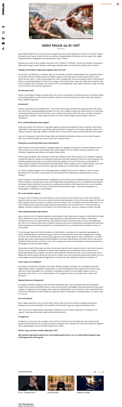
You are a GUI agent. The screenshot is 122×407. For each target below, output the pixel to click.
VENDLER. (3, 9)
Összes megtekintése (25, 372)
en (3, 27)
